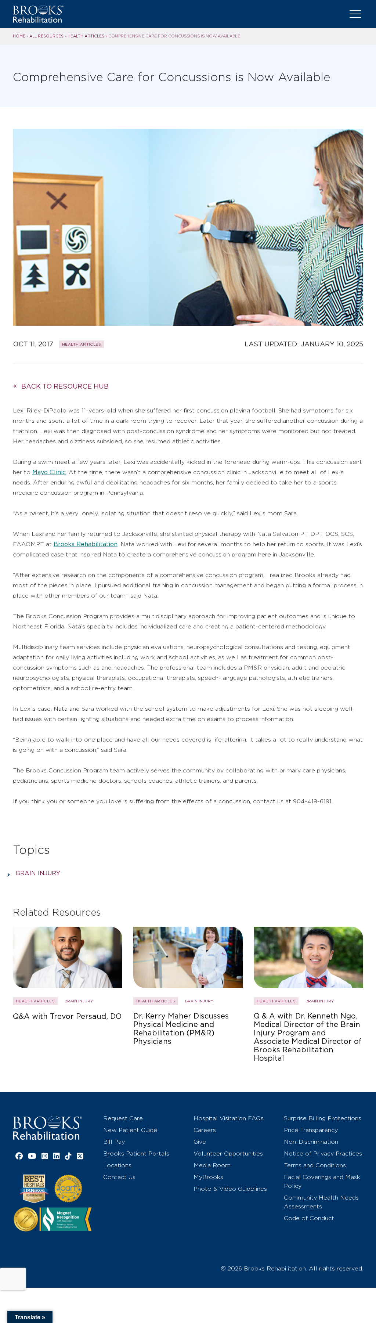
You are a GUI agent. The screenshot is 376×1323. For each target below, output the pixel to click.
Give (200, 1142)
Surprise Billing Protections (322, 1118)
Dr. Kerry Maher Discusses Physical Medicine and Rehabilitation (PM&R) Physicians (181, 1029)
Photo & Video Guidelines (230, 1189)
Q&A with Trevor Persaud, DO (67, 1016)
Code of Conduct (309, 1218)
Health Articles (86, 36)
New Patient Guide (130, 1130)
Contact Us (119, 1177)
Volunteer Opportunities (228, 1153)
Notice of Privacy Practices (323, 1153)
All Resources (46, 36)
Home (19, 36)
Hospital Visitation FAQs (229, 1118)
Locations (117, 1165)
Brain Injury (38, 873)
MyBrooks (208, 1177)
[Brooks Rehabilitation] (47, 1128)
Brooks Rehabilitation (86, 544)
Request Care (123, 1118)
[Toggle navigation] (355, 14)
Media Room (212, 1165)
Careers (205, 1130)
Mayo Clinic (49, 472)
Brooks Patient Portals (136, 1153)
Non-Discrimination (311, 1142)
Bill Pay (114, 1142)
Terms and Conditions (315, 1165)
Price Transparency (311, 1130)
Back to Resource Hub (65, 386)
